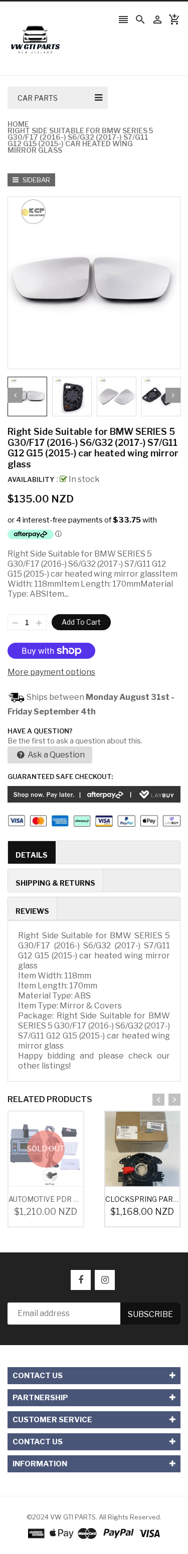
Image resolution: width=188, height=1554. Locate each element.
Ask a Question (55, 754)
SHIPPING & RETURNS (55, 883)
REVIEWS (32, 911)
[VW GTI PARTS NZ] (94, 1533)
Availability (31, 479)
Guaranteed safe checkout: (60, 776)
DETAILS (32, 855)
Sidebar (35, 180)
